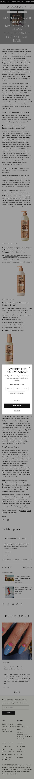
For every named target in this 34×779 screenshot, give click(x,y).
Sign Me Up (17, 406)
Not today (17, 410)
